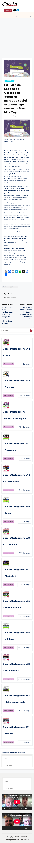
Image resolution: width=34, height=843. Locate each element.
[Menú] (22, 10)
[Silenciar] (26, 808)
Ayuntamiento (6, 286)
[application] (17, 802)
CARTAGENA (9, 81)
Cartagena (14, 286)
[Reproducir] (4, 808)
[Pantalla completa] (28, 808)
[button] (8, 10)
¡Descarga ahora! (8, 364)
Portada (4, 14)
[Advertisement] (17, 36)
